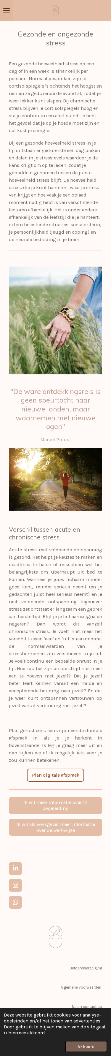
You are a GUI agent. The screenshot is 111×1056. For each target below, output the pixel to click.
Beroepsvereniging (86, 968)
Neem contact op (87, 1006)
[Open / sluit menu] (6, 10)
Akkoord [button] (86, 1046)
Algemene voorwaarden (81, 987)
